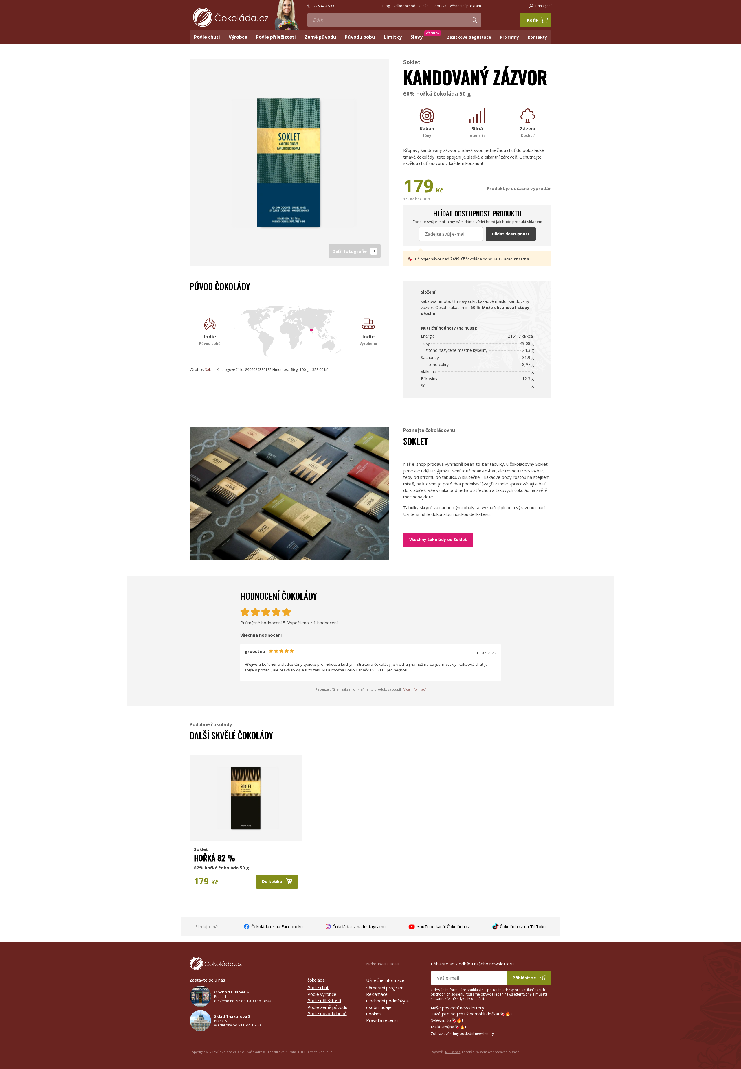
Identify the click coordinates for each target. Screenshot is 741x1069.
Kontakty (537, 37)
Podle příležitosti (324, 1000)
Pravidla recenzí (382, 1020)
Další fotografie (353, 251)
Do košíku (272, 881)
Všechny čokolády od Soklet (438, 539)
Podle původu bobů (327, 1013)
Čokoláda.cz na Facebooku (276, 926)
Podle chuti (318, 987)
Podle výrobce (321, 994)
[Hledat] (474, 20)
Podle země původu (327, 1007)
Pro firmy (509, 37)
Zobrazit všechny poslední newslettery (462, 1033)
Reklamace (377, 994)
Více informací (414, 689)
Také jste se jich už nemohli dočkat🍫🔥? (472, 1014)
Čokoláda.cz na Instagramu (358, 926)
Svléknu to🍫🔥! (447, 1020)
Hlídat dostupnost (511, 234)
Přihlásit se (525, 977)
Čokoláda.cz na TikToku (522, 926)
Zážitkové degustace (469, 37)
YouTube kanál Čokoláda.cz (443, 926)
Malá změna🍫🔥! (448, 1027)
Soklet (412, 62)
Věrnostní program (384, 988)
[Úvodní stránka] (230, 17)
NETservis (452, 1052)
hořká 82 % (214, 858)
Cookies (374, 1014)
